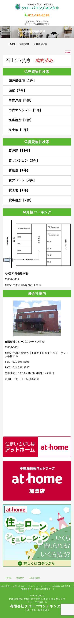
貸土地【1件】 (19, 190)
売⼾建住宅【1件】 (22, 80)
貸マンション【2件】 (24, 160)
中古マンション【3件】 (26, 110)
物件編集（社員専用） (62, 586)
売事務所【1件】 (21, 120)
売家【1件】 (18, 90)
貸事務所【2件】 (21, 200)
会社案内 (5, 586)
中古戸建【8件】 (21, 100)
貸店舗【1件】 (19, 170)
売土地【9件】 (19, 130)
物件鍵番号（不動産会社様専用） (37, 589)
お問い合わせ (19, 586)
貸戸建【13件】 (20, 150)
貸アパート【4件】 (22, 180)
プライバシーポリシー (38, 586)
